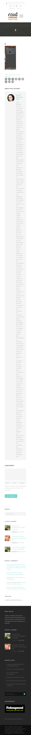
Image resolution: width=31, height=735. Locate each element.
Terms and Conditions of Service (14, 719)
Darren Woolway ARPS (19, 97)
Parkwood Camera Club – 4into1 (15, 677)
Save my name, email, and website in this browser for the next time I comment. (15, 488)
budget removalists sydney (14, 587)
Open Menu (21, 16)
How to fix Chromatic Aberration (16, 669)
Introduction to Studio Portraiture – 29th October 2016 (19, 538)
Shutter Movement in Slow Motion (16, 589)
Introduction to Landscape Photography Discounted (18, 527)
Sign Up (19, 8)
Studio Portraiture (19, 574)
